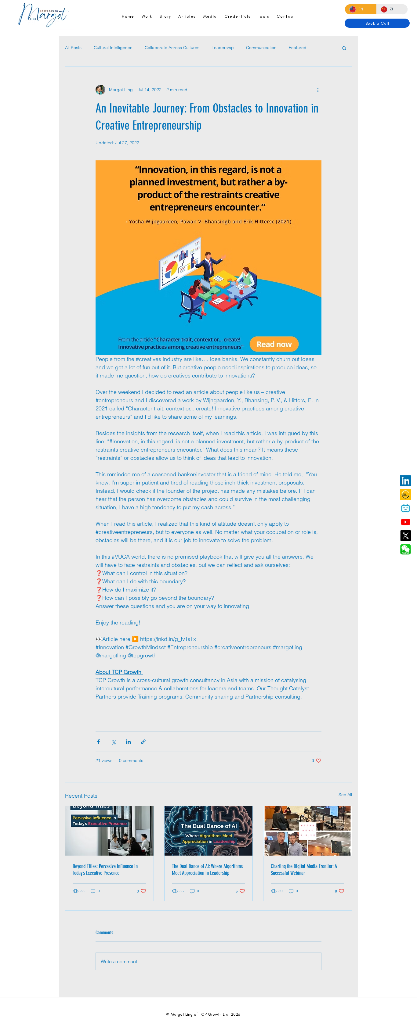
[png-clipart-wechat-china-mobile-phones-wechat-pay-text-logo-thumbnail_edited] (405, 549)
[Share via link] (143, 742)
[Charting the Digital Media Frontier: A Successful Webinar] (307, 831)
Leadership (223, 47)
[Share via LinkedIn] (128, 742)
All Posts (73, 47)
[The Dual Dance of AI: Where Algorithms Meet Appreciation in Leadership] (209, 831)
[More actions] (317, 89)
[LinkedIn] (405, 480)
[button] (344, 47)
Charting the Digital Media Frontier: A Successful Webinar (304, 869)
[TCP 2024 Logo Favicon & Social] (405, 494)
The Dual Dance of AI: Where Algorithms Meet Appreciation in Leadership (207, 869)
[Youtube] (405, 522)
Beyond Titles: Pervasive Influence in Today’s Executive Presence (105, 869)
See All (345, 794)
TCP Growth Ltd (213, 1014)
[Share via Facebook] (98, 742)
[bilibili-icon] (405, 508)
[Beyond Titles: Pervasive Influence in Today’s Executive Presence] (109, 831)
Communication (261, 47)
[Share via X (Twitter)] (113, 742)
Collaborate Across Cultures (172, 47)
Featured (297, 47)
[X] (405, 535)
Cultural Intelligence (113, 47)
